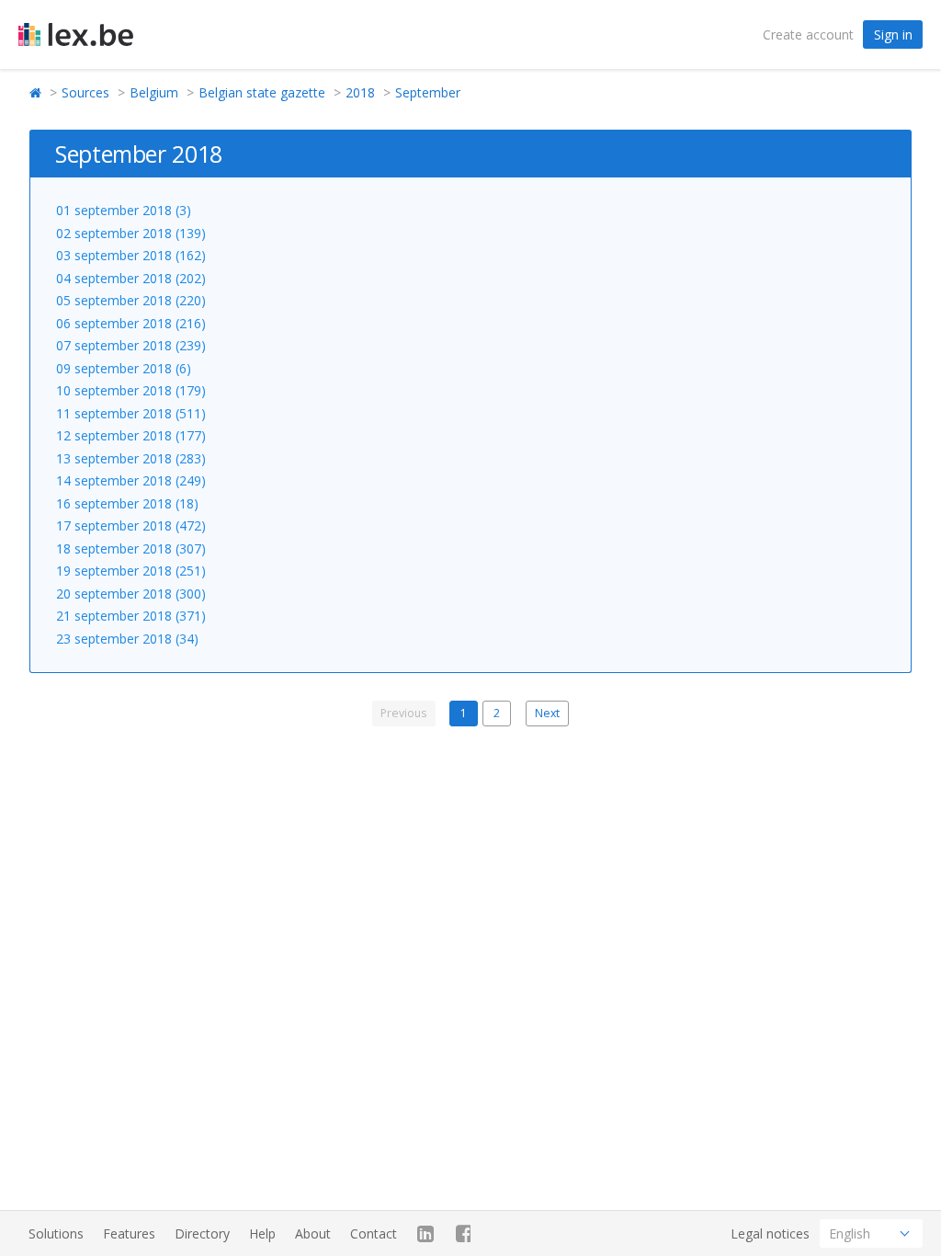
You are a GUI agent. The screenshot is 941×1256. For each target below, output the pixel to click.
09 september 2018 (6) (123, 368)
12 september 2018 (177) (131, 435)
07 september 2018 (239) (131, 345)
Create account (808, 34)
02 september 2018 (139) (131, 233)
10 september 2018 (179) (131, 390)
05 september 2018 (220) (131, 300)
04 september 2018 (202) (131, 278)
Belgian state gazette (261, 92)
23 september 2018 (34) (127, 638)
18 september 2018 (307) (131, 548)
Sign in (893, 34)
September (427, 92)
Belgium (154, 92)
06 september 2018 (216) (131, 323)
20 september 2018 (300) (131, 593)
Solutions (56, 1233)
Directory (202, 1233)
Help (262, 1233)
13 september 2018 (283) (131, 458)
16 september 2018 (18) (127, 503)
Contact (373, 1233)
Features (129, 1233)
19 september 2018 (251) (131, 570)
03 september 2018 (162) (131, 255)
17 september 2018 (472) (131, 525)
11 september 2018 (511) (131, 413)
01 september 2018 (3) (123, 210)
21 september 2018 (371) (131, 615)
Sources (85, 92)
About (313, 1233)
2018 (360, 92)
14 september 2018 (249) (131, 480)
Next (547, 713)
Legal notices (770, 1233)
